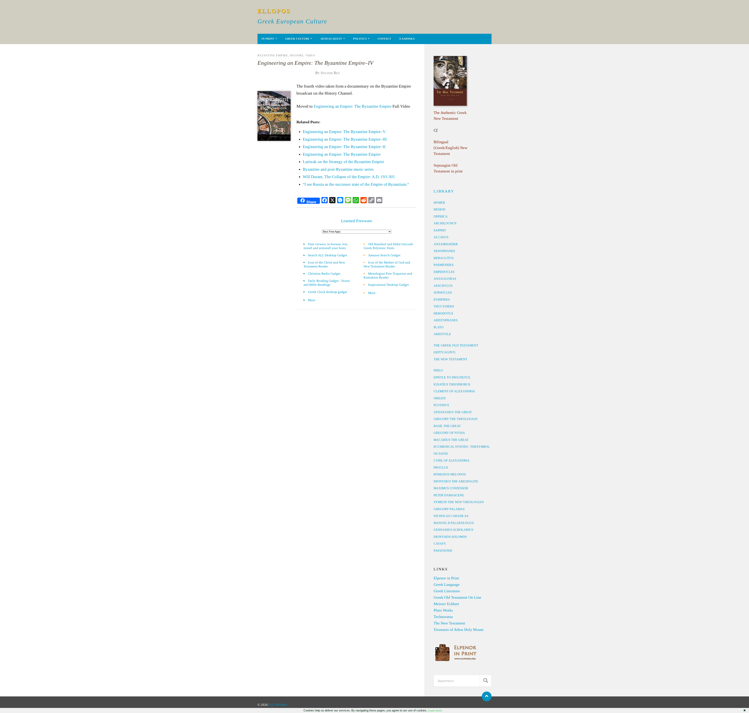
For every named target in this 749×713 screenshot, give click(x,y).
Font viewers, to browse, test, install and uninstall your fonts (326, 246)
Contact (384, 38)
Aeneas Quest (331, 38)
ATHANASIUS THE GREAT (453, 412)
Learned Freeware (356, 220)
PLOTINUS (441, 405)
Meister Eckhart (446, 604)
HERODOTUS (443, 313)
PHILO (438, 370)
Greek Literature (447, 591)
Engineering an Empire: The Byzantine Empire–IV (315, 63)
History (296, 55)
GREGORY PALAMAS (449, 509)
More (314, 300)
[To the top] (487, 696)
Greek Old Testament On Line (457, 597)
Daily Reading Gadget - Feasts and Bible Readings (327, 283)
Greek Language (447, 584)
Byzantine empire (272, 55)
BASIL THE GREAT (447, 426)
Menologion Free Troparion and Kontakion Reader (388, 275)
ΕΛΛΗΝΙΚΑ (407, 38)
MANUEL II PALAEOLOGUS (454, 523)
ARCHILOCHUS (445, 223)
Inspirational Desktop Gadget (388, 285)
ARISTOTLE (442, 334)
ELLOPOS (273, 11)
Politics (360, 38)
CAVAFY (440, 543)
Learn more (435, 710)
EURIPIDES (442, 299)
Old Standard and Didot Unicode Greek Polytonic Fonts (388, 246)
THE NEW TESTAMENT (450, 359)
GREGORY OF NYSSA (449, 432)
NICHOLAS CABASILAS (451, 516)
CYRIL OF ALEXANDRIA (451, 460)
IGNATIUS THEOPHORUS (452, 384)
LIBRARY (444, 191)
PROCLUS (441, 467)
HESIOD (439, 209)
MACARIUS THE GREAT (451, 439)
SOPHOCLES (443, 292)
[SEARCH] (486, 681)
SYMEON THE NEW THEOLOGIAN (459, 502)
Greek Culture (297, 38)
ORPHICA (441, 216)
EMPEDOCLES (444, 271)
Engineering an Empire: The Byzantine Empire (352, 106)
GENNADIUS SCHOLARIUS (453, 529)
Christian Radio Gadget (324, 273)
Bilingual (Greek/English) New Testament (450, 148)
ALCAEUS (441, 237)
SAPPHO (440, 230)
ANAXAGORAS (445, 278)
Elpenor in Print (446, 578)
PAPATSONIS (443, 550)
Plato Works (443, 610)
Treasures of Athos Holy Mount (459, 629)
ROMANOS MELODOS (450, 474)
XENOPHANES (444, 251)
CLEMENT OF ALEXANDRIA (454, 391)
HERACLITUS (443, 258)
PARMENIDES (444, 264)
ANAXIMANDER (446, 244)
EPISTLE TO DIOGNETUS (452, 377)
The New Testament (449, 623)
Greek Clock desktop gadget (327, 292)
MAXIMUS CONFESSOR (451, 488)
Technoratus (443, 616)
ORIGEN (440, 398)
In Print (268, 38)
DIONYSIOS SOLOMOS (450, 536)
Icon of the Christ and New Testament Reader (324, 264)
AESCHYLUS (443, 285)
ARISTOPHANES (446, 320)
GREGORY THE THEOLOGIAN (455, 419)
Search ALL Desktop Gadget (327, 255)
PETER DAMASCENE (449, 495)
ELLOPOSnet (278, 705)
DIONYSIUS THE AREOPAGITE (456, 481)
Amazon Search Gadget (384, 255)
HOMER (439, 202)
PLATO (439, 327)
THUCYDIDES (444, 306)
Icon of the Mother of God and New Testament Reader (387, 264)
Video (310, 55)
